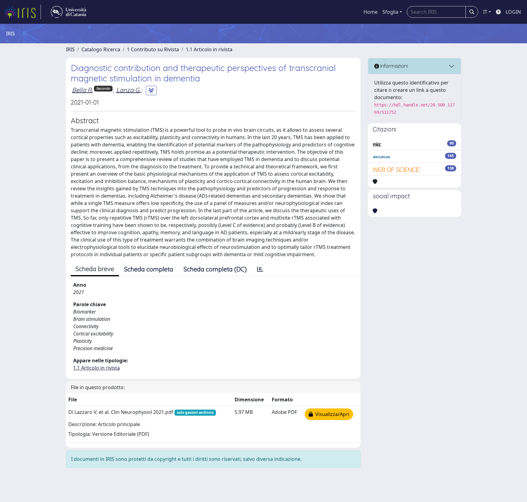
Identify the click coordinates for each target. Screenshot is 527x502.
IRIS (70, 49)
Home (371, 12)
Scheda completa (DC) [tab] (215, 269)
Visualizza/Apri (331, 414)
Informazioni (393, 66)
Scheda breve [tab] (95, 269)
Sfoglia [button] (390, 12)
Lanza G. (128, 90)
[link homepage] (22, 12)
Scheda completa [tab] (148, 269)
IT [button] (485, 12)
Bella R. (82, 90)
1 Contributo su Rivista (153, 49)
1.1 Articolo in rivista (209, 49)
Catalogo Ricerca (100, 49)
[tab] (260, 269)
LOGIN (513, 12)
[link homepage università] (68, 12)
